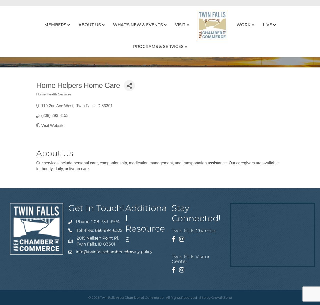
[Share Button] (129, 85)
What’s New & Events (138, 24)
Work (243, 24)
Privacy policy (138, 251)
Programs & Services (158, 46)
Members (55, 24)
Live (267, 24)
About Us (89, 24)
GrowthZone (221, 298)
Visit (180, 24)
